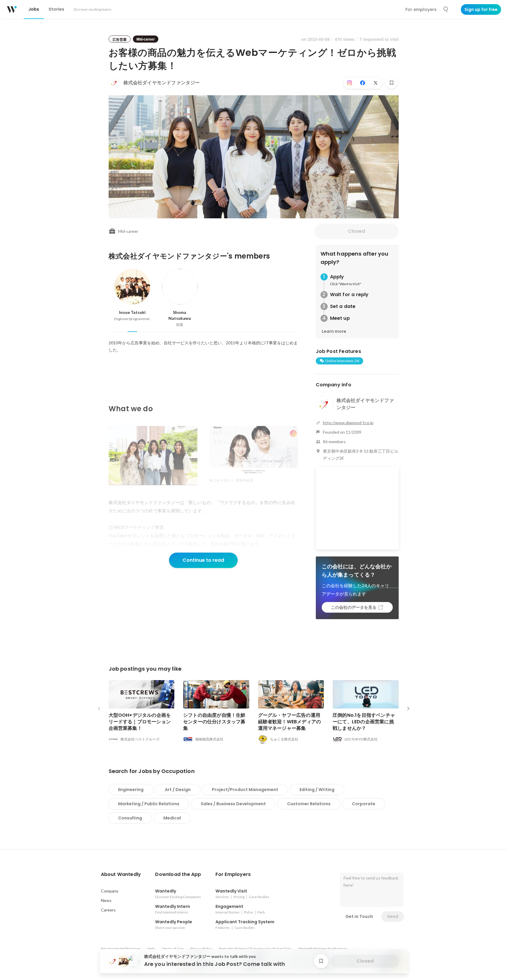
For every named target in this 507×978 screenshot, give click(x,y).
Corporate (363, 804)
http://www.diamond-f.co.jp (348, 422)
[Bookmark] (391, 83)
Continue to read (203, 560)
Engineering (131, 790)
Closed (356, 231)
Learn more (334, 331)
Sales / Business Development (233, 804)
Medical (172, 818)
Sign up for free (481, 9)
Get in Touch (359, 916)
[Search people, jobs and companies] (446, 9)
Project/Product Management (245, 790)
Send (392, 916)
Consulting (130, 818)
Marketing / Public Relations (148, 804)
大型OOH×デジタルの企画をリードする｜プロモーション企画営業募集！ (140, 722)
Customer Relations (309, 804)
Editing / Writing (317, 790)
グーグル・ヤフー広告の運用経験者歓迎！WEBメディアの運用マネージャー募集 (289, 722)
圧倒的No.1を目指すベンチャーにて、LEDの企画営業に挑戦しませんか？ (364, 722)
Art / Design (178, 790)
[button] (121, 874)
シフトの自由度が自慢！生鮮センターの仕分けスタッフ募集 (214, 722)
